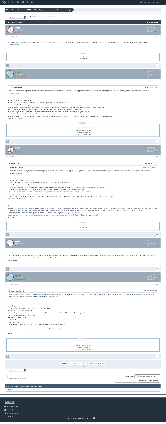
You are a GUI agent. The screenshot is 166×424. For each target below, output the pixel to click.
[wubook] (4, 2)
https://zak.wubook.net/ (84, 134)
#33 (157, 156)
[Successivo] (84, 366)
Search (73, 418)
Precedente (14, 17)
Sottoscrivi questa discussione (18, 379)
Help (89, 418)
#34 (157, 250)
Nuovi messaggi (12, 406)
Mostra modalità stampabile (17, 376)
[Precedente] (82, 366)
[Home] (8, 2)
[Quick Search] (18, 2)
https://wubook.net (84, 132)
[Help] (27, 2)
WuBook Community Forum (15, 10)
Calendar (81, 418)
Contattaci (10, 416)
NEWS (29, 10)
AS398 (17, 241)
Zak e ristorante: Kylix (64, 10)
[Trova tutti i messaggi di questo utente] (7, 65)
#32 (157, 81)
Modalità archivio (13, 413)
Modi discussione (153, 22)
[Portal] (13, 2)
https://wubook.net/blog (84, 130)
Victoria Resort (83, 58)
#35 (157, 284)
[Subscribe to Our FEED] (94, 418)
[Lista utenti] (23, 2)
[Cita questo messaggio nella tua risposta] (157, 65)
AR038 (17, 28)
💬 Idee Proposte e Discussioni (44, 10)
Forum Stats (11, 410)
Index (67, 418)
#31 (157, 37)
